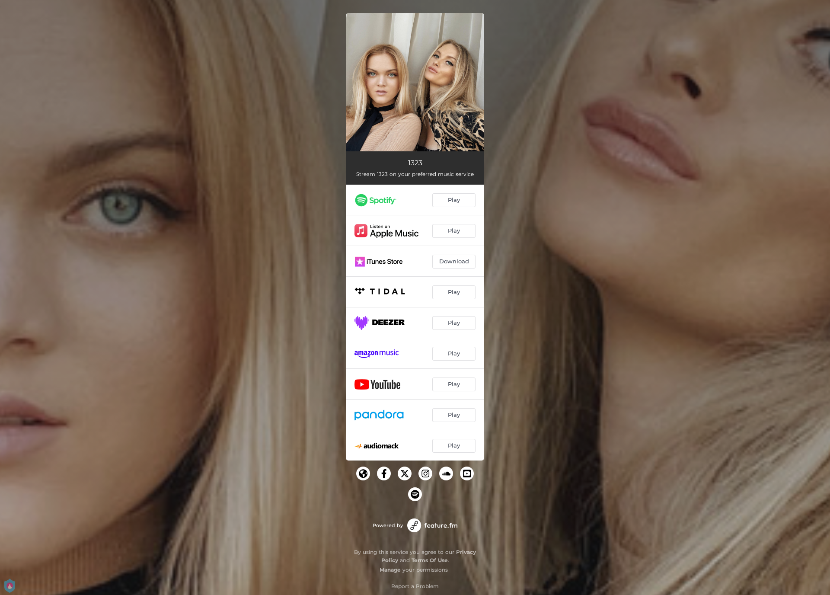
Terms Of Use (430, 560)
